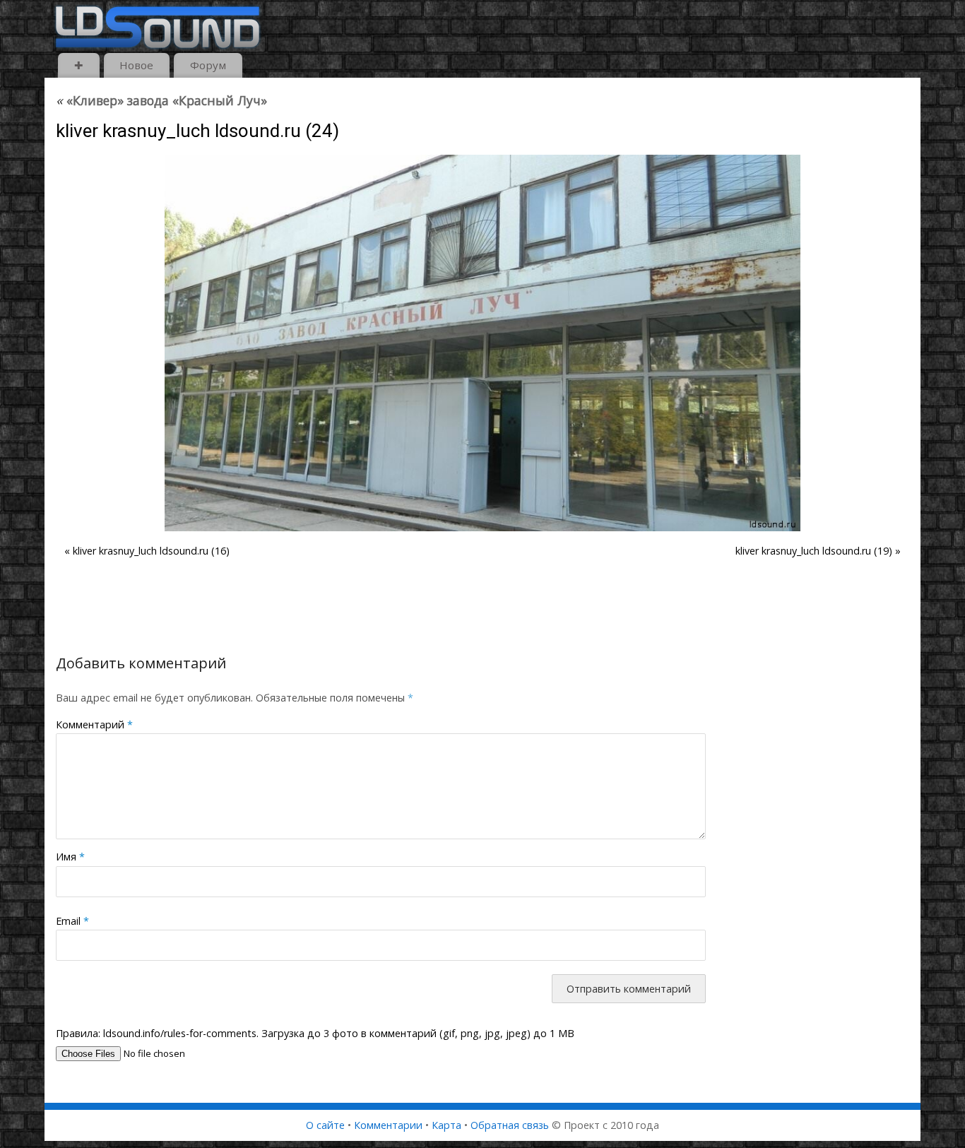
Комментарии (388, 1125)
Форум (208, 65)
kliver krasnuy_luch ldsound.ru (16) (151, 550)
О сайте (325, 1125)
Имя (70, 856)
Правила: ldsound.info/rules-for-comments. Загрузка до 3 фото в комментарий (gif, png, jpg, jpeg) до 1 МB (315, 1033)
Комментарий (94, 724)
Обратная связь (509, 1125)
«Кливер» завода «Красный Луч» (161, 100)
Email (72, 921)
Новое (136, 65)
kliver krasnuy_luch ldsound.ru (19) (813, 550)
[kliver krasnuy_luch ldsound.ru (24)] (482, 343)
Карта (446, 1125)
